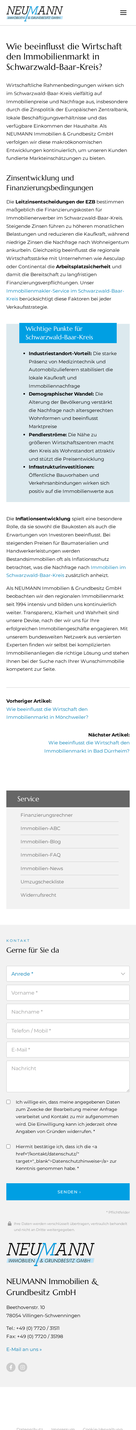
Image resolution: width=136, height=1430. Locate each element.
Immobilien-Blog (41, 841)
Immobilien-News (42, 868)
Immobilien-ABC (40, 828)
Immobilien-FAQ (41, 854)
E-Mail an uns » (24, 1349)
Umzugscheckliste (42, 881)
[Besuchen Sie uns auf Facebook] (10, 1367)
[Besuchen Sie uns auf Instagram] (22, 1367)
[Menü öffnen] (123, 12)
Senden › (69, 1191)
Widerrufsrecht (38, 895)
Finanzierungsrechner (47, 815)
